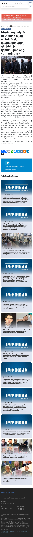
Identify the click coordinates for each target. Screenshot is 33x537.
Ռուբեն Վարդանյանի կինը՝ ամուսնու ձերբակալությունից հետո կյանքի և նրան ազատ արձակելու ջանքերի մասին (14, 17)
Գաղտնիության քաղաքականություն (10, 531)
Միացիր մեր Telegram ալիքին (14, 166)
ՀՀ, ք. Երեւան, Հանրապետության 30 (13, 498)
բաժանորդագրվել (10, 169)
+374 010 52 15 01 (7, 508)
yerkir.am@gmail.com (8, 503)
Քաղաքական (17, 15)
